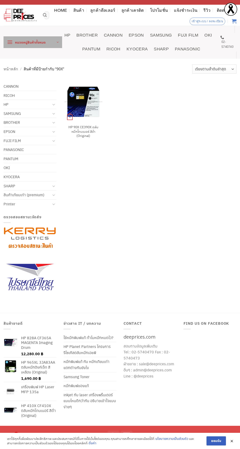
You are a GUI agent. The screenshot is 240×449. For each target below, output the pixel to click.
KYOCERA (137, 49)
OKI (208, 35)
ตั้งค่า (92, 443)
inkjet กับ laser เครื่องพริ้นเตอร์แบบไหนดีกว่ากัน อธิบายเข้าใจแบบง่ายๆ (90, 400)
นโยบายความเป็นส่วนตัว (171, 438)
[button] (33, 42)
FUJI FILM (188, 35)
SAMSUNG (161, 35)
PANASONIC (187, 49)
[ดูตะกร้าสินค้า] (234, 21)
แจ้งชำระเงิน (185, 10)
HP (67, 35)
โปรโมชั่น (159, 10)
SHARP (161, 49)
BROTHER (87, 35)
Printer (9, 204)
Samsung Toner (77, 376)
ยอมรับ (216, 440)
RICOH (113, 49)
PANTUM (91, 49)
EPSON (136, 35)
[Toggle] (53, 104)
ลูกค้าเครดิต (132, 10)
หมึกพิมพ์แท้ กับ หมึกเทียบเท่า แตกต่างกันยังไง (86, 364)
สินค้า (78, 10)
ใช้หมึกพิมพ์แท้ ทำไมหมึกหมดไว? (88, 337)
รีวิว (206, 10)
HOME (60, 10)
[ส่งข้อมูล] (45, 15)
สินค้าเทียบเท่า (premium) (24, 194)
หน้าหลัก (11, 69)
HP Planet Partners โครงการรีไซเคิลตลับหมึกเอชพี (87, 349)
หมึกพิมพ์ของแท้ (76, 385)
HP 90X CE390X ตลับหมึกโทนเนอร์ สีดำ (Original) (83, 131)
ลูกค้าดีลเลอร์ (102, 10)
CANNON (113, 35)
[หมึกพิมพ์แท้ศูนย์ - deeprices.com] (20, 15)
